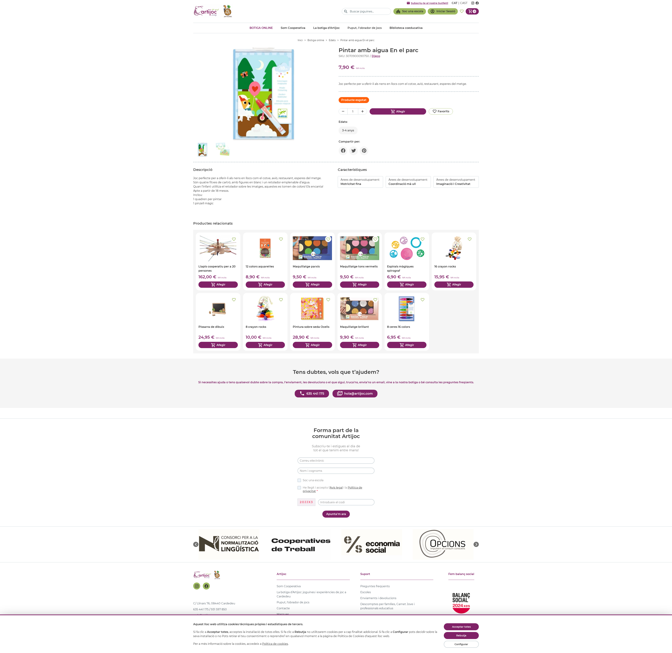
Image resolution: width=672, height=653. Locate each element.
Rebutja (461, 635)
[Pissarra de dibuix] (218, 322)
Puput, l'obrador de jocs (293, 602)
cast (463, 3)
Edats (332, 40)
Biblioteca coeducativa (406, 28)
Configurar (461, 644)
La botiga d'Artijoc (326, 28)
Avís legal (336, 487)
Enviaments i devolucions (378, 598)
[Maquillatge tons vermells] (359, 261)
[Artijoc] (213, 11)
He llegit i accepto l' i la (332, 489)
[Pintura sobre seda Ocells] (312, 322)
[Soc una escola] (409, 11)
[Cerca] (346, 11)
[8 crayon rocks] (265, 322)
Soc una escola (313, 480)
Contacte (283, 608)
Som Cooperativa (293, 28)
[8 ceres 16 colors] (406, 322)
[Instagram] (196, 586)
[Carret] (472, 11)
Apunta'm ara (336, 514)
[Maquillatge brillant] (359, 322)
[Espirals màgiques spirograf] (406, 261)
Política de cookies (275, 643)
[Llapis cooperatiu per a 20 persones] (218, 261)
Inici (300, 40)
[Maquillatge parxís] (312, 261)
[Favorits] (462, 11)
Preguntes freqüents (375, 586)
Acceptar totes (461, 626)
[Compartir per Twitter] (353, 150)
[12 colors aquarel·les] (265, 261)
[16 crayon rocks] (454, 261)
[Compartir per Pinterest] (364, 150)
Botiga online (261, 28)
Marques (283, 614)
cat (454, 3)
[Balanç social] (461, 602)
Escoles (365, 592)
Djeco (376, 56)
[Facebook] (206, 586)
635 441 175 (201, 609)
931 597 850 (219, 609)
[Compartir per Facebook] (343, 150)
